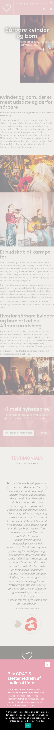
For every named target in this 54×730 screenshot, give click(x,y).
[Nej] (50, 719)
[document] (27, 365)
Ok (27, 725)
